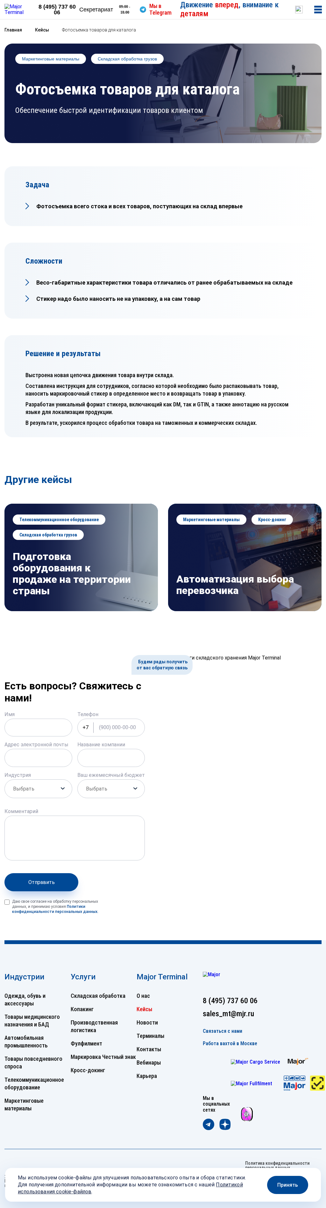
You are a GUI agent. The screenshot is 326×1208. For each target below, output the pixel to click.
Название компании (101, 745)
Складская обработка (98, 995)
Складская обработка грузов (127, 58)
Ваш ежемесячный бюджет (111, 775)
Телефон (87, 714)
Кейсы (144, 1009)
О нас (143, 995)
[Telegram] (208, 1125)
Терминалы (150, 1035)
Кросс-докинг (272, 519)
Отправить (41, 882)
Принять (287, 1185)
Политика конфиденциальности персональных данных (277, 1165)
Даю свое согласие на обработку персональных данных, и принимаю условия (55, 906)
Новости (147, 1022)
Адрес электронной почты (36, 745)
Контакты (149, 1049)
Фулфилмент (86, 1043)
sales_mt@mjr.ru (228, 1013)
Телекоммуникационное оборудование (59, 519)
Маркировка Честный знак (103, 1056)
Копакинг (82, 1009)
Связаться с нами (222, 1031)
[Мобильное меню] (318, 9)
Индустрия (17, 775)
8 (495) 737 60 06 (57, 9)
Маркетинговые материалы (50, 58)
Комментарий (21, 811)
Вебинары (149, 1062)
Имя (9, 714)
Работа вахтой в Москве (230, 1043)
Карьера (147, 1076)
